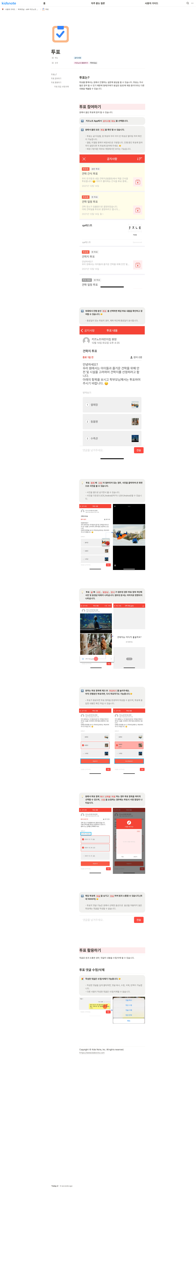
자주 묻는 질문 (98, 3)
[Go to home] (9, 3)
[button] (188, 3)
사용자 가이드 (151, 3)
